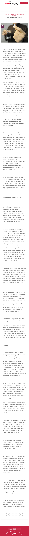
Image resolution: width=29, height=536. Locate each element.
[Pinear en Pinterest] (19, 514)
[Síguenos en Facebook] (10, 7)
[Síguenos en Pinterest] (19, 7)
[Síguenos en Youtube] (23, 7)
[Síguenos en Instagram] (12, 7)
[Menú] (2, 3)
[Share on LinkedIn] (21, 514)
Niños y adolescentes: (10, 14)
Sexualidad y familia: (18, 15)
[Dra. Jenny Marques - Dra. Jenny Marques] (11, 2)
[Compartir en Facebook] (10, 514)
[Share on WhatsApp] (7, 514)
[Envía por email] (16, 514)
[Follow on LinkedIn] (21, 7)
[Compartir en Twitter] (13, 514)
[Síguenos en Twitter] (17, 7)
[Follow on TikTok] (14, 7)
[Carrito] (5, 7)
